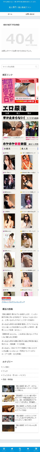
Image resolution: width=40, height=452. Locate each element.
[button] (36, 67)
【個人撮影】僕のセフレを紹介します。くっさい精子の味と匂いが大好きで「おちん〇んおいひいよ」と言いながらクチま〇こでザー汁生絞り (20, 317)
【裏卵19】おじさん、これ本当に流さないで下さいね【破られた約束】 (20, 335)
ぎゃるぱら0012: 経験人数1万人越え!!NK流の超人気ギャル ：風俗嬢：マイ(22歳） (20, 342)
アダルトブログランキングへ (12, 302)
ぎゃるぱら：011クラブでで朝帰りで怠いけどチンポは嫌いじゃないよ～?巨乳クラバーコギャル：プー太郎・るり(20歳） (19, 351)
